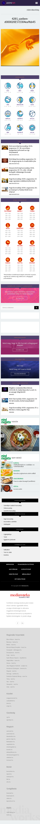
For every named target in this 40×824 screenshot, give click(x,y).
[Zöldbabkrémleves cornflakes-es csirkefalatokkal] (7, 464)
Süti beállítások (20, 579)
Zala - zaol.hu (11, 687)
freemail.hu (10, 793)
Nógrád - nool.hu (11, 671)
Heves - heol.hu (11, 663)
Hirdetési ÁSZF (13, 574)
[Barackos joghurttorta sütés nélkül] (7, 472)
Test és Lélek (8, 552)
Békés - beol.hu (11, 644)
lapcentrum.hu (11, 801)
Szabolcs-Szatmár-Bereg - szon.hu (17, 676)
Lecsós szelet (17, 489)
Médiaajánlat (26, 574)
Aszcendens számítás (10, 521)
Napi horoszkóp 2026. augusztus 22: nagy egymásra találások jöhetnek (23, 180)
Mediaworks (25, 586)
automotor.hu (10, 733)
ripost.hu (9, 774)
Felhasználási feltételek (26, 564)
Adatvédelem (13, 569)
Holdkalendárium (20, 373)
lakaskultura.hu (11, 736)
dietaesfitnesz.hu (11, 752)
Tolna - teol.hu (11, 679)
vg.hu (8, 717)
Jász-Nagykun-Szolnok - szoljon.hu (17, 665)
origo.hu (9, 706)
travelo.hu (9, 749)
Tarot (5, 537)
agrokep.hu (10, 720)
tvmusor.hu (10, 760)
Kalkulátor (7, 550)
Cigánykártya (7, 534)
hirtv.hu (9, 703)
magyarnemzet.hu (12, 698)
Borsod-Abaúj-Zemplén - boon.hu (16, 647)
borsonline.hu (11, 771)
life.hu (8, 779)
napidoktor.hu (11, 744)
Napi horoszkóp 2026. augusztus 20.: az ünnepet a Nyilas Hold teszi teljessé (23, 190)
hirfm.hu (9, 815)
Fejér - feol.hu (11, 655)
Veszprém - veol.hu (12, 684)
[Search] (36, 307)
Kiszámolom (20, 350)
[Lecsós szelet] (7, 488)
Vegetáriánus (18, 478)
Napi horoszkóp (8, 519)
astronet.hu (10, 731)
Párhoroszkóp (8, 508)
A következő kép (33, 10)
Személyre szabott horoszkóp (13, 505)
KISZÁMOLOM (20, 298)
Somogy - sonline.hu (13, 673)
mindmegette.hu (11, 747)
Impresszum (10, 564)
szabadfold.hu (11, 700)
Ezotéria (6, 555)
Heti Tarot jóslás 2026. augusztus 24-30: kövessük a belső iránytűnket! (23, 400)
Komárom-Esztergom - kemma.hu (17, 668)
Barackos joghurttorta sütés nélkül (24, 473)
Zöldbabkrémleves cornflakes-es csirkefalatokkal (24, 465)
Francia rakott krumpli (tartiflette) (24, 481)
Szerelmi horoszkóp (10, 511)
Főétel (15, 486)
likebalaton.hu (11, 741)
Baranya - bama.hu (12, 642)
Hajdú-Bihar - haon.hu (13, 660)
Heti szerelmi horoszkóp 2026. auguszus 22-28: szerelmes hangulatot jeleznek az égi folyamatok (21, 149)
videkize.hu (10, 757)
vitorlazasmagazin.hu (13, 755)
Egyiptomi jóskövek (9, 539)
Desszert (16, 470)
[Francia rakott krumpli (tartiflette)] (7, 480)
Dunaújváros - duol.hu (13, 652)
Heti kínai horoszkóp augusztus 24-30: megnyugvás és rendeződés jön (23, 160)
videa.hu (9, 798)
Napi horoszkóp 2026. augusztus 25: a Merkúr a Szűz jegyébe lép (23, 409)
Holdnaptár (7, 524)
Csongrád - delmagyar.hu (14, 650)
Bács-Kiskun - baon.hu (13, 639)
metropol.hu (10, 776)
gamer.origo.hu (11, 739)
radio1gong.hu (11, 812)
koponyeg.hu (10, 795)
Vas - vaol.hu (10, 681)
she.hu (9, 782)
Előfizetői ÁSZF (26, 569)
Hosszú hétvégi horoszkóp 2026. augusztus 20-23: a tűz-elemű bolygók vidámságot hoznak (21, 170)
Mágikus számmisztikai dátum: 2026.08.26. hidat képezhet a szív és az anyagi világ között (22, 390)
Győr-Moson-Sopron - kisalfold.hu (16, 658)
